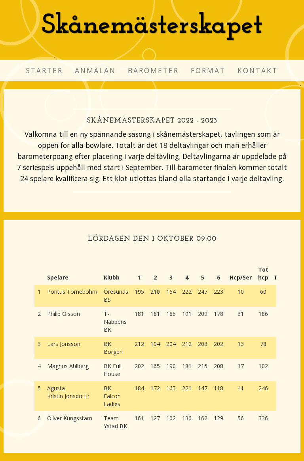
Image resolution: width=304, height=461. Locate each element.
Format (208, 70)
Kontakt (258, 70)
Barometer (153, 70)
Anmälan (95, 70)
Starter (44, 70)
